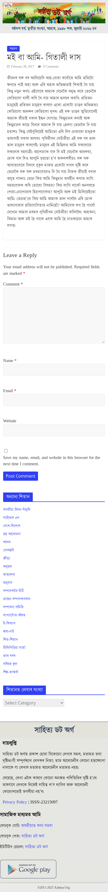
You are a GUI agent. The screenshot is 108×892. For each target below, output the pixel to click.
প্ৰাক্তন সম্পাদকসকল (16, 599)
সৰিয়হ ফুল (10, 664)
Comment (13, 284)
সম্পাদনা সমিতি (13, 607)
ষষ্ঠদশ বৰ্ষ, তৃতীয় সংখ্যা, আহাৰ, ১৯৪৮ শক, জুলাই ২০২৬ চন (54, 28)
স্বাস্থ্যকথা (9, 574)
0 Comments (50, 66)
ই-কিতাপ (9, 623)
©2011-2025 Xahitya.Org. (54, 887)
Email (9, 391)
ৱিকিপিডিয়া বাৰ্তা (14, 647)
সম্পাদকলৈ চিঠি (13, 591)
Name (10, 361)
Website (9, 421)
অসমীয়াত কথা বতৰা (37, 826)
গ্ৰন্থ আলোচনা (12, 534)
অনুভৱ (13, 48)
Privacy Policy (15, 802)
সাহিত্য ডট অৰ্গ (32, 836)
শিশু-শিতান (10, 639)
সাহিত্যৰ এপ (11, 518)
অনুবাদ (7, 582)
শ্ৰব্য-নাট (8, 631)
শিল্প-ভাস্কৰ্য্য (10, 672)
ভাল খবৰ (9, 656)
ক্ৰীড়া (6, 558)
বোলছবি (8, 550)
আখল (6, 542)
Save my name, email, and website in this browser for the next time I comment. (51, 461)
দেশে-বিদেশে (11, 526)
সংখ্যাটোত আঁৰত (14, 615)
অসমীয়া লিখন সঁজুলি (16, 509)
